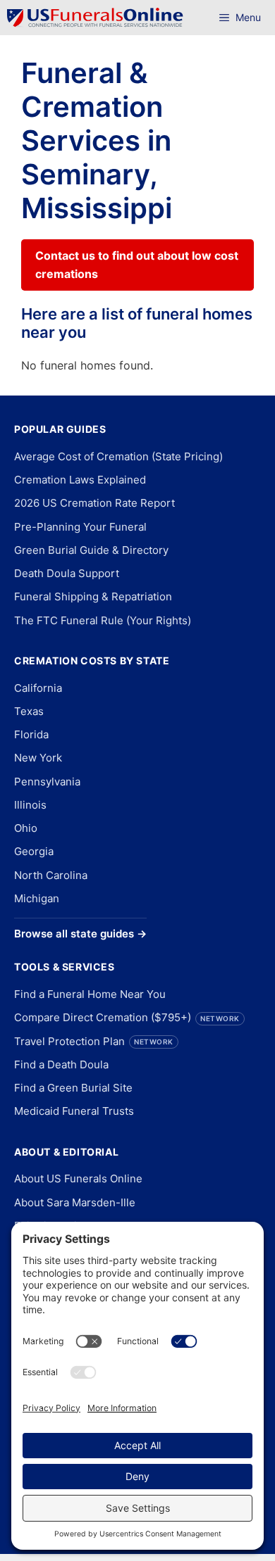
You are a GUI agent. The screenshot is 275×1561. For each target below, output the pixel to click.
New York (38, 757)
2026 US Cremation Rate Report (94, 503)
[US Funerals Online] (95, 17)
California (38, 688)
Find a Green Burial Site (73, 1087)
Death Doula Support (66, 573)
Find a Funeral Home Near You (90, 994)
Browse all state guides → (80, 933)
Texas (29, 711)
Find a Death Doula (61, 1064)
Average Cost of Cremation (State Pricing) (118, 456)
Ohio (25, 828)
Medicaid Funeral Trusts (74, 1111)
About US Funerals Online (78, 1178)
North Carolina (50, 875)
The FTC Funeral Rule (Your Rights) (102, 620)
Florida (31, 734)
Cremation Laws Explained (80, 479)
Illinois (30, 804)
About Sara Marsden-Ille (74, 1202)
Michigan (36, 898)
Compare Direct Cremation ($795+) (127, 1017)
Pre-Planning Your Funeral (80, 526)
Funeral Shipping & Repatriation (93, 596)
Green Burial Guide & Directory (91, 550)
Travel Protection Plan (93, 1041)
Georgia (34, 851)
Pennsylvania (47, 781)
